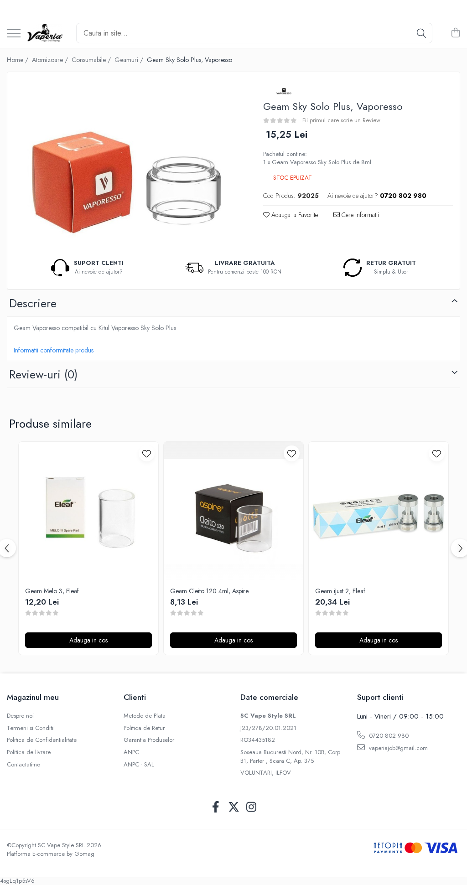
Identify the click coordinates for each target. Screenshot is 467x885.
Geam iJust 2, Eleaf (340, 591)
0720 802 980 (388, 735)
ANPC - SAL (139, 765)
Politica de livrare (29, 752)
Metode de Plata (145, 716)
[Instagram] (251, 807)
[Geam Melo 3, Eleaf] (88, 511)
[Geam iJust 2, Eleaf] (378, 511)
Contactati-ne (23, 765)
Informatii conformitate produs (53, 350)
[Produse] (13, 34)
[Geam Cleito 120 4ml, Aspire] (233, 511)
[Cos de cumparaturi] (455, 33)
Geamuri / (129, 59)
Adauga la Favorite (294, 214)
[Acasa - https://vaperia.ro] (44, 33)
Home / (18, 59)
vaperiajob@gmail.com (397, 748)
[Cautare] (421, 33)
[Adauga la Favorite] (147, 453)
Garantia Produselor (149, 740)
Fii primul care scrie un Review (341, 120)
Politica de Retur (144, 728)
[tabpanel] (127, 163)
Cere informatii (359, 214)
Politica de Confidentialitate (42, 740)
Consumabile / (92, 59)
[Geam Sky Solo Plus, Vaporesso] (127, 163)
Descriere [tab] (33, 303)
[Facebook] (216, 807)
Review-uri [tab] (43, 374)
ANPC (131, 752)
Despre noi (20, 716)
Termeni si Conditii (31, 728)
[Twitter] (234, 807)
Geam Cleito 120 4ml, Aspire (209, 591)
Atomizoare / (51, 59)
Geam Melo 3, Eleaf (52, 591)
